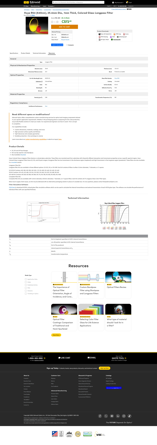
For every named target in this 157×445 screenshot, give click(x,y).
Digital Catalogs (110, 381)
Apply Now (113, 388)
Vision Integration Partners (84, 381)
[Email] (127, 9)
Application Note (32, 279)
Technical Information (39, 53)
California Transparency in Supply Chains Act (35, 420)
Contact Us (130, 6)
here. (60, 139)
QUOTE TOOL (118, 358)
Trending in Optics (32, 293)
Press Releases (27, 391)
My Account (118, 2)
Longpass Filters (47, 9)
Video (29, 282)
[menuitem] (28, 6)
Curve (126, 34)
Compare (71, 45)
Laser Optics (54, 399)
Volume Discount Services (84, 383)
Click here (12, 187)
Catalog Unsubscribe (111, 383)
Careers (26, 389)
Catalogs (109, 378)
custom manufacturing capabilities (35, 139)
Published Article (32, 285)
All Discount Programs (83, 378)
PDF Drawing (104, 37)
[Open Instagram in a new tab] (124, 417)
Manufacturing (35, 6)
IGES (113, 37)
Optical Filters (39, 9)
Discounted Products (83, 391)
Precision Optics (55, 393)
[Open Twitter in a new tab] (106, 417)
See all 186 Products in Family (119, 9)
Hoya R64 (117, 78)
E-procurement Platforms (84, 397)
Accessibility (52, 417)
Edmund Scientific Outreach (84, 394)
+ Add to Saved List (57, 45)
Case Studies (27, 394)
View (46, 106)
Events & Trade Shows (29, 383)
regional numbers (39, 360)
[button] (123, 6)
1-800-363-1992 (122, 6)
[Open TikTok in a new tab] (129, 417)
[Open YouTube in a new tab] (112, 417)
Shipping (53, 378)
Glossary (30, 291)
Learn (44, 6)
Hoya (33, 15)
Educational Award (82, 389)
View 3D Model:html (106, 34)
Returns (53, 381)
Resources (52, 53)
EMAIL (93, 357)
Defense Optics (54, 404)
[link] (129, 1)
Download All (116, 39)
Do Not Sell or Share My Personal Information (55, 419)
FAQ (28, 288)
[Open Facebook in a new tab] (100, 417)
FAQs (52, 383)
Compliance (26, 397)
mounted (14, 162)
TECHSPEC (27, 399)
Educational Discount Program (85, 386)
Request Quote (65, 39)
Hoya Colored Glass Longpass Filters (61, 9)
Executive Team (27, 381)
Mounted (23, 155)
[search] (78, 2)
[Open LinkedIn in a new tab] (118, 417)
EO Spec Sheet (105, 39)
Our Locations (27, 386)
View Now (64, 292)
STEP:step (118, 34)
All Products (26, 9)
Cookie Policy (35, 417)
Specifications (14, 53)
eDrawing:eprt (123, 37)
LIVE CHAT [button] (65, 358)
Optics (32, 9)
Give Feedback (54, 386)
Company (51, 6)
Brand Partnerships (28, 402)
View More (56, 335)
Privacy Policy (27, 417)
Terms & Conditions (44, 417)
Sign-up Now (105, 368)
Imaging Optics (54, 401)
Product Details (25, 53)
